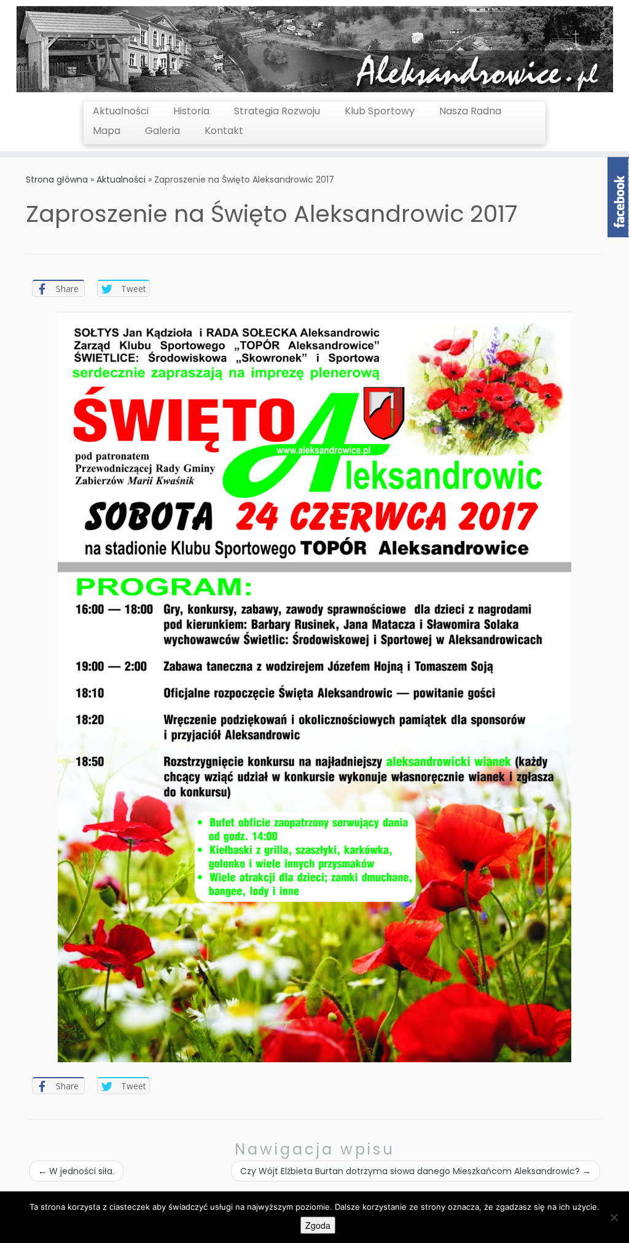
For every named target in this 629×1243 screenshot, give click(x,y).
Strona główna (57, 179)
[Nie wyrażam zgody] (614, 1217)
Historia (191, 111)
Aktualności (121, 111)
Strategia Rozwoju (277, 111)
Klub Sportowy (380, 111)
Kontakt (224, 131)
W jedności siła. (76, 1171)
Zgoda (317, 1225)
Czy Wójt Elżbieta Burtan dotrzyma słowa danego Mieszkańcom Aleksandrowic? (415, 1171)
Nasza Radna (470, 111)
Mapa (106, 131)
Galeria (162, 131)
